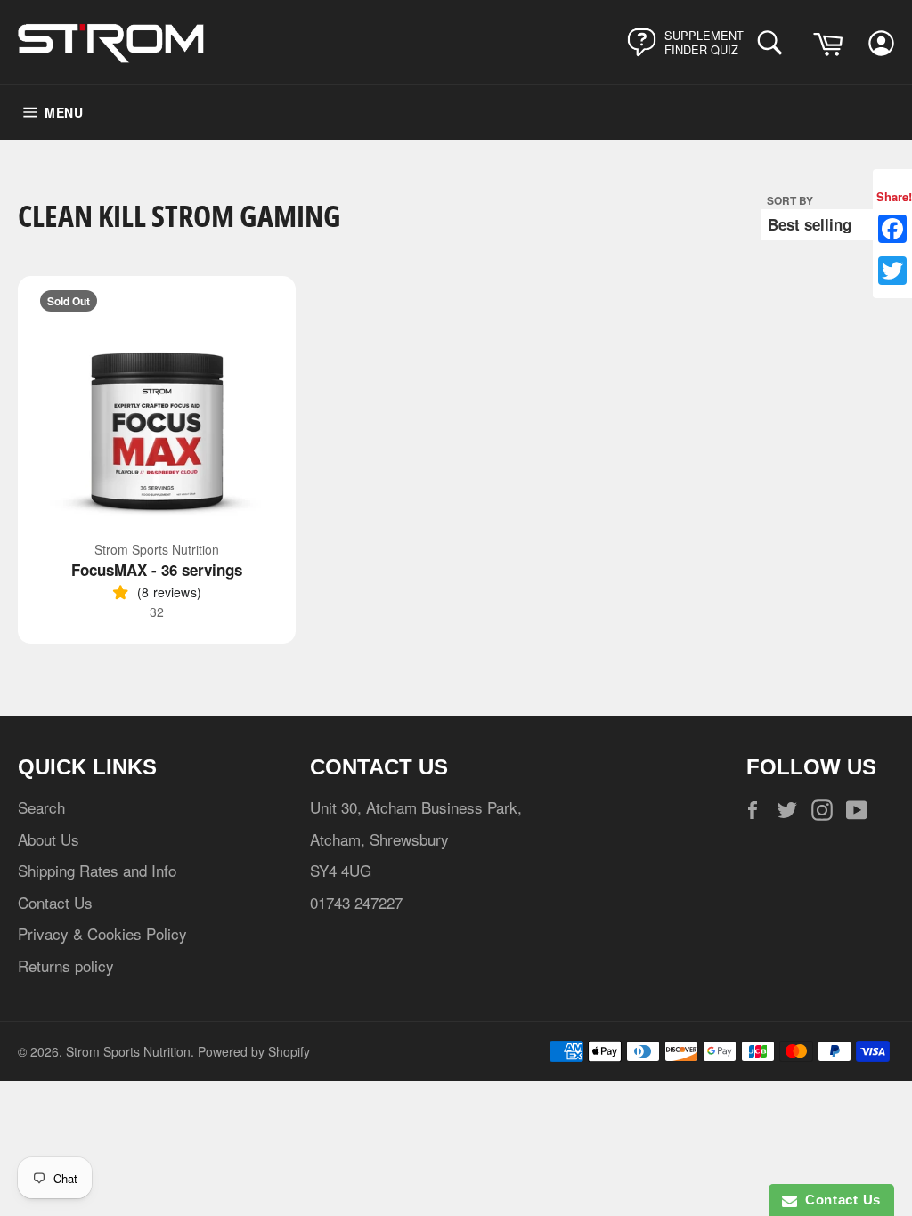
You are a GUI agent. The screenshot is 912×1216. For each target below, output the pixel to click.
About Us (48, 839)
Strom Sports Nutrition (128, 1051)
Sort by (790, 200)
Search (41, 807)
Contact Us (55, 902)
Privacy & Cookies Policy (102, 933)
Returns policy (66, 965)
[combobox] (774, 42)
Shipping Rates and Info (97, 870)
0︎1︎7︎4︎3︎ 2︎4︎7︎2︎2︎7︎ (356, 902)
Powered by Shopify (254, 1051)
